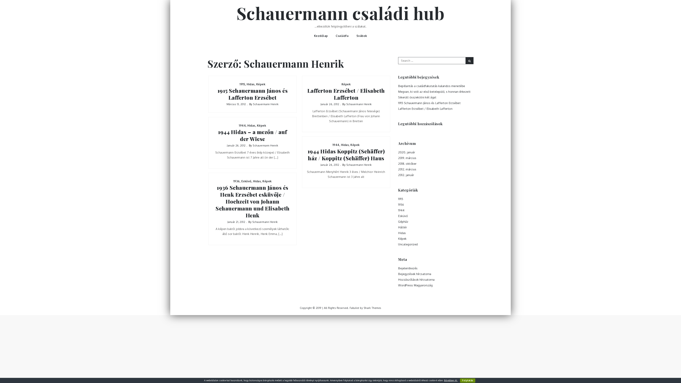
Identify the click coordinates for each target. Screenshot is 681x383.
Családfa (342, 36)
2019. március (407, 158)
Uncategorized (408, 244)
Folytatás (467, 380)
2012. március (407, 169)
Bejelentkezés (408, 268)
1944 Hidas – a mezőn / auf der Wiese (252, 135)
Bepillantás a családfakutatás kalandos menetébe (431, 86)
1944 (242, 125)
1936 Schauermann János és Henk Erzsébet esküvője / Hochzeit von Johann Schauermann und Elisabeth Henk (252, 201)
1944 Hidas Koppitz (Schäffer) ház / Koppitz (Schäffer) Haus (346, 155)
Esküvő (246, 181)
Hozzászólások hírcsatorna (416, 279)
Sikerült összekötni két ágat (417, 97)
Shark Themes (372, 307)
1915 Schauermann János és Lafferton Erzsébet (252, 94)
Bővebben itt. (451, 380)
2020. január (406, 152)
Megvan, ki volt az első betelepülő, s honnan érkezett (434, 91)
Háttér (402, 227)
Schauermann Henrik (265, 104)
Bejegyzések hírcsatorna (414, 274)
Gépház (403, 221)
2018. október (407, 163)
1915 (242, 84)
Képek (260, 84)
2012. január (406, 175)
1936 (236, 181)
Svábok (361, 36)
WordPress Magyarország (415, 285)
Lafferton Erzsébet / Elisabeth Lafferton (346, 94)
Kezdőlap (321, 36)
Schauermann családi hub (340, 13)
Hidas (251, 84)
